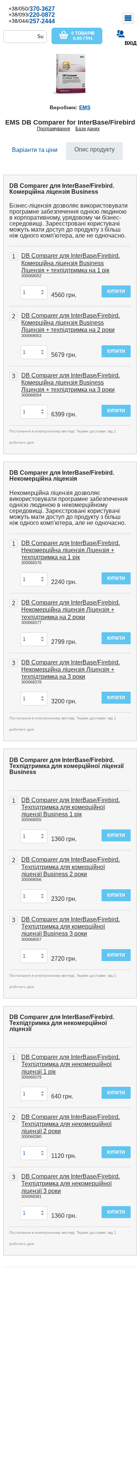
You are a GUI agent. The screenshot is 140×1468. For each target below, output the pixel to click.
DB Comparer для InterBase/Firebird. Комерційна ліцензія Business (61, 189)
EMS (84, 107)
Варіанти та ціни (34, 150)
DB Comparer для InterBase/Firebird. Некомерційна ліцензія (61, 476)
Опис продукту (94, 149)
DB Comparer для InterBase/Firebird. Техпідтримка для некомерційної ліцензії (61, 1023)
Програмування (53, 128)
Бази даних (87, 128)
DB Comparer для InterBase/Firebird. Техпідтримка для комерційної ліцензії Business (66, 766)
